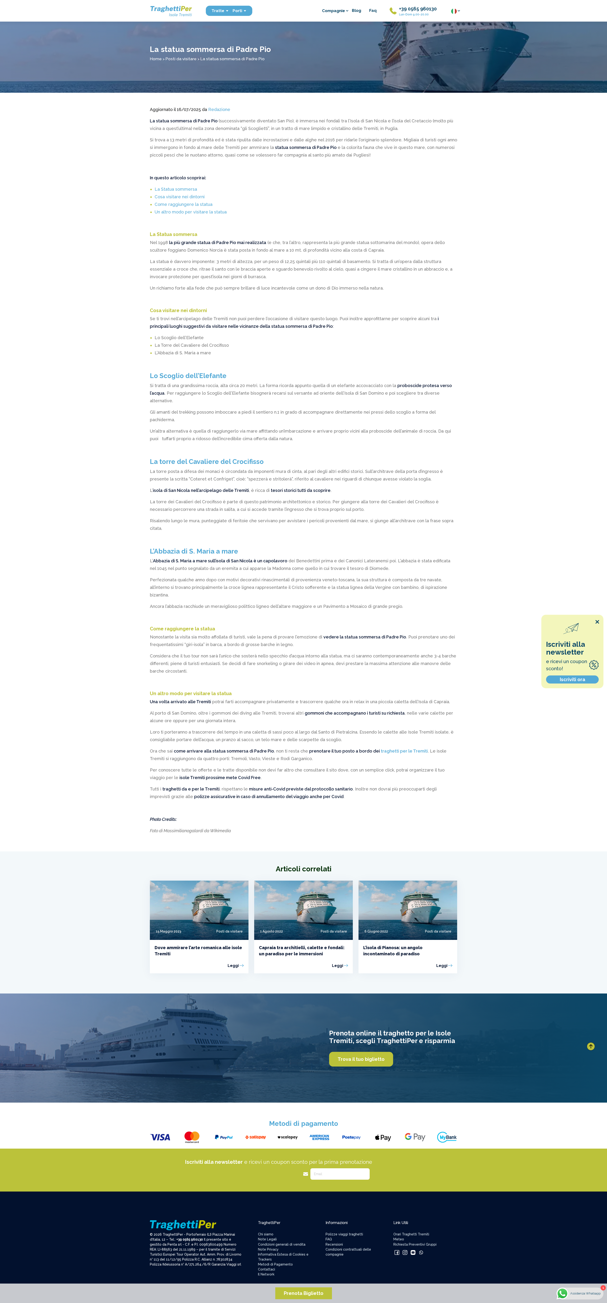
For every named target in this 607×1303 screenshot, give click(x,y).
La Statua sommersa (176, 189)
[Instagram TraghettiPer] (405, 1252)
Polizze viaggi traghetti (344, 1234)
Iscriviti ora (572, 679)
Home (156, 58)
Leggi (233, 965)
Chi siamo (265, 1234)
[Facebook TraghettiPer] (397, 1252)
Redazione (219, 109)
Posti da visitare (181, 58)
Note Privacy (268, 1249)
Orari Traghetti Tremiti (411, 1234)
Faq (373, 10)
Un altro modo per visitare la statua (191, 211)
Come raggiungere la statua (183, 204)
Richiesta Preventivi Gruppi (415, 1244)
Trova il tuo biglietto (361, 1059)
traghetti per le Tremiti (404, 751)
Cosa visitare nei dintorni (180, 196)
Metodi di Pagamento (275, 1264)
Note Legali (267, 1239)
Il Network (266, 1274)
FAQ (329, 1239)
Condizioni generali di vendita (281, 1244)
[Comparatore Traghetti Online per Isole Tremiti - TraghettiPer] (170, 10)
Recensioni (334, 1244)
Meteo (398, 1239)
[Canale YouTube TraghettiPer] (413, 1252)
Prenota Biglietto (303, 1293)
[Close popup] (597, 622)
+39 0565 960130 (418, 9)
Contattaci (266, 1269)
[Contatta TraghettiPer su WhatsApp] (421, 1252)
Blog (356, 10)
